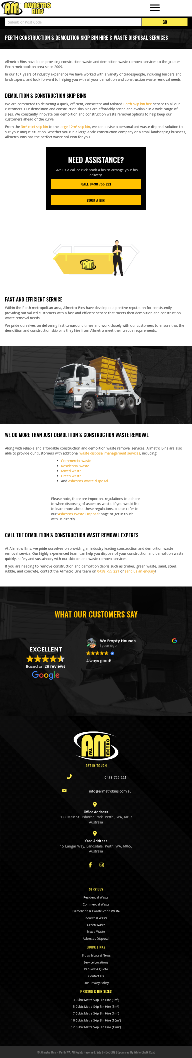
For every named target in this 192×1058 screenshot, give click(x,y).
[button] (153, 7)
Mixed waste (71, 470)
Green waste (71, 476)
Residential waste (75, 466)
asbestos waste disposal (88, 480)
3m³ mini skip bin (34, 126)
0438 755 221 (108, 571)
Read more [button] (95, 684)
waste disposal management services (110, 453)
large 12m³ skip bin (75, 126)
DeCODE (110, 1052)
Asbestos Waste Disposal (78, 514)
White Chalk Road (144, 1052)
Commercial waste (76, 460)
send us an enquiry (140, 571)
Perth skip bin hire (137, 104)
